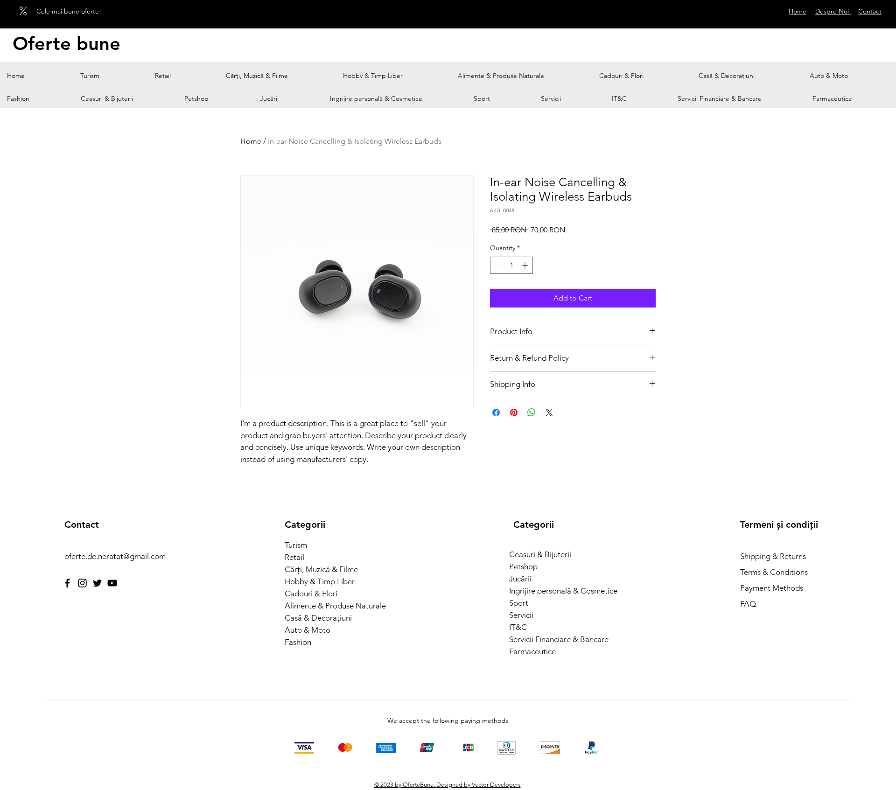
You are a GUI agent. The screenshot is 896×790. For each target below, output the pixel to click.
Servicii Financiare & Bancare (559, 639)
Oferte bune (66, 43)
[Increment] (526, 265)
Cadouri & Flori (311, 593)
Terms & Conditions (774, 572)
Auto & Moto (307, 630)
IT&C (518, 627)
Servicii (521, 615)
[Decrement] (497, 265)
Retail (294, 557)
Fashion (298, 642)
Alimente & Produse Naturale (335, 605)
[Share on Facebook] (496, 412)
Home (250, 141)
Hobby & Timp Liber (320, 581)
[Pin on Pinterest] (513, 412)
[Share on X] (549, 412)
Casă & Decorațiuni (318, 617)
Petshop (523, 566)
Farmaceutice (532, 651)
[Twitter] (97, 583)
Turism (296, 545)
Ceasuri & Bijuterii (540, 554)
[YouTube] (112, 583)
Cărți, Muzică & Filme (321, 569)
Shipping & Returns (773, 556)
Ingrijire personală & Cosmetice (560, 590)
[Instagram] (82, 583)
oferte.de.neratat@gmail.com (115, 556)
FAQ (748, 603)
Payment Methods (772, 588)
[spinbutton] (511, 265)
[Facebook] (67, 583)
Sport (518, 603)
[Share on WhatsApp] (531, 412)
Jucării (520, 578)
